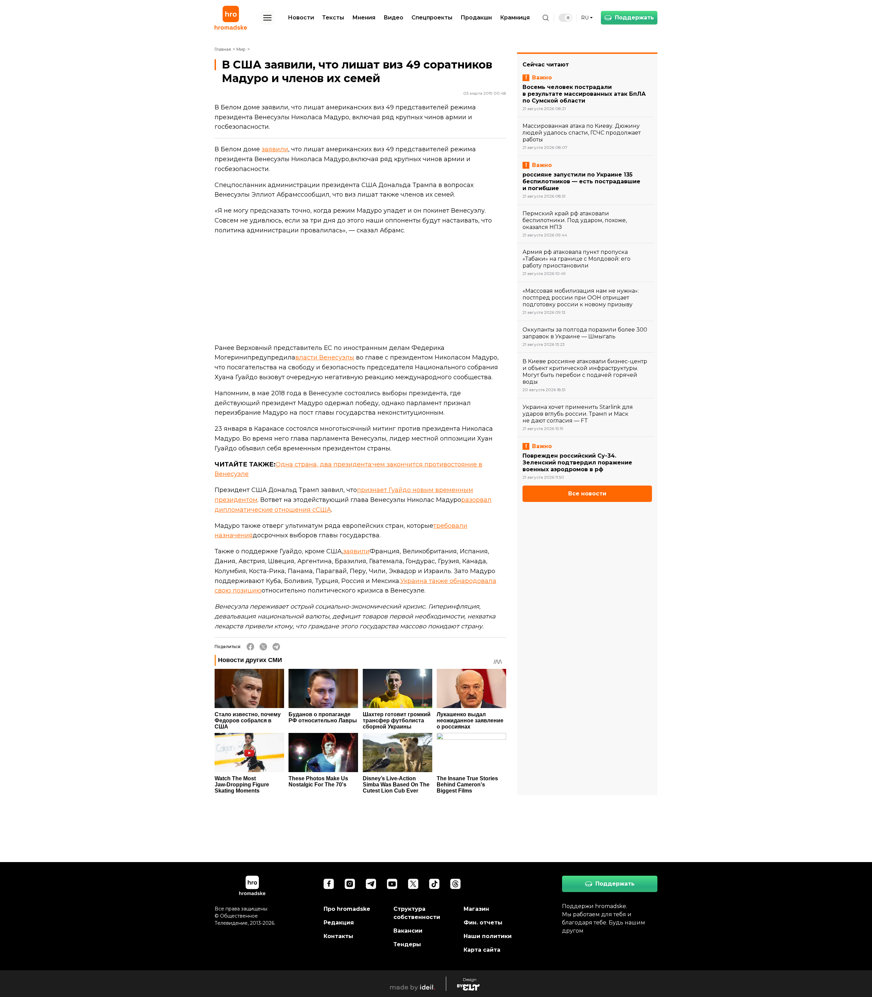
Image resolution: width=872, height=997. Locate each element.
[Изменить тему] (565, 18)
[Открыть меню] (267, 18)
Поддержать (634, 17)
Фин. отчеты (483, 922)
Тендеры (407, 944)
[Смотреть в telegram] (371, 884)
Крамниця (515, 17)
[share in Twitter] (263, 646)
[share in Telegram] (276, 646)
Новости (301, 17)
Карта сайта (482, 950)
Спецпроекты (431, 17)
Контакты (338, 936)
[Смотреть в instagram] (350, 884)
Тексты (333, 17)
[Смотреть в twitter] (413, 884)
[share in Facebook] (250, 646)
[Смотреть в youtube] (392, 884)
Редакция (339, 922)
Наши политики (488, 936)
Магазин (476, 909)
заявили (275, 149)
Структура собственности (416, 913)
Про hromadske (347, 909)
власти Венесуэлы (324, 357)
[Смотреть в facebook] (329, 884)
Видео (393, 17)
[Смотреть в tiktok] (434, 884)
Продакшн (476, 17)
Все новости (587, 493)
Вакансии (407, 930)
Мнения (363, 17)
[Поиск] (545, 18)
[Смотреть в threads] (455, 884)
